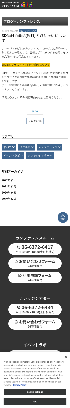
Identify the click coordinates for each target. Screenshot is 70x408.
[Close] (66, 357)
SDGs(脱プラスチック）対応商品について (26, 64)
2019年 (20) (9, 198)
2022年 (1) (8, 180)
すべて (8, 147)
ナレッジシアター (39, 155)
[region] (35, 380)
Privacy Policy (19, 385)
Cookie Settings (35, 392)
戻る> (35, 111)
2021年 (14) (9, 186)
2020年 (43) (9, 192)
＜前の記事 (35, 121)
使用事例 (25, 147)
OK (34, 401)
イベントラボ (12, 155)
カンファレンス (48, 147)
